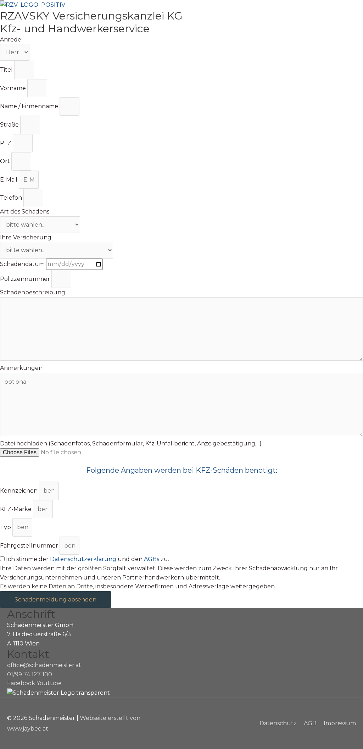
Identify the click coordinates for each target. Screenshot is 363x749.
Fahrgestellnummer (30, 545)
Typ (6, 527)
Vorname (13, 88)
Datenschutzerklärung (83, 559)
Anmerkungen (21, 368)
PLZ (6, 143)
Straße (10, 124)
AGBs (151, 559)
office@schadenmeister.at (44, 665)
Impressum (340, 723)
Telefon (11, 197)
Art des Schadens (24, 211)
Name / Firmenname (30, 106)
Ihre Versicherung (25, 237)
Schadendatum (23, 264)
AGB (310, 723)
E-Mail (9, 179)
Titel (7, 69)
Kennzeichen (19, 490)
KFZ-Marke (16, 509)
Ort (5, 161)
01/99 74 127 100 (29, 674)
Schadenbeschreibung (32, 292)
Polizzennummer (25, 279)
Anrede (10, 39)
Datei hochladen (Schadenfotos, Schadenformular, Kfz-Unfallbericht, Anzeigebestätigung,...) (131, 443)
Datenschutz (278, 723)
